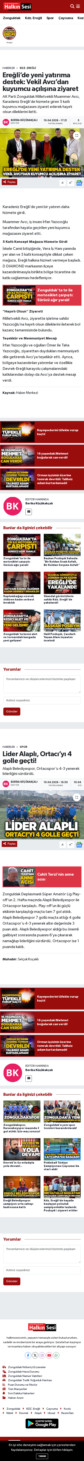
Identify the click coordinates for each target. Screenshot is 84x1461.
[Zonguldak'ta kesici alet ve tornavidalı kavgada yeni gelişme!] (21, 620)
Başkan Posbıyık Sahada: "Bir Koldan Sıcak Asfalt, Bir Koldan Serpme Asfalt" (62, 561)
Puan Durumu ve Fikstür (22, 1384)
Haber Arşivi (15, 1397)
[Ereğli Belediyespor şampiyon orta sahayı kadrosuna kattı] (21, 1187)
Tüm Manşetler (17, 1389)
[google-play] (42, 1424)
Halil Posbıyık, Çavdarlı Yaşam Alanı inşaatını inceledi (59, 637)
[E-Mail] (28, 512)
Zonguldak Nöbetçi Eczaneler (27, 1367)
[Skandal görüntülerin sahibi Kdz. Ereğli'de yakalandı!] (62, 582)
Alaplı (38, 1413)
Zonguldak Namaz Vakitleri (25, 1376)
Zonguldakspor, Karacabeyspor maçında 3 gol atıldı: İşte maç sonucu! (21, 1128)
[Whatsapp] (56, 1355)
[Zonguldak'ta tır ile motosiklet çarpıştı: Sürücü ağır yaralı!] (21, 545)
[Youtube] (49, 1355)
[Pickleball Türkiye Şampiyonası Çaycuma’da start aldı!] (62, 1149)
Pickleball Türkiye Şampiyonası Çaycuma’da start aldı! (61, 1166)
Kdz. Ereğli (33, 18)
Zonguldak (12, 18)
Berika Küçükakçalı (39, 503)
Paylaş (12, 182)
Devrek (23, 1413)
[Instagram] (42, 1355)
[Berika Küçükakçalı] (12, 506)
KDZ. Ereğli (28, 68)
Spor (50, 18)
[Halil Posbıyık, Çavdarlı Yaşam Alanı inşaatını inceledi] (62, 620)
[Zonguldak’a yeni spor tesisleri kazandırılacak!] (62, 1111)
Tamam (42, 1456)
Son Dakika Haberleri (21, 1393)
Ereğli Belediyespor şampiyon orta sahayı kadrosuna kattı (18, 1204)
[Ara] (72, 6)
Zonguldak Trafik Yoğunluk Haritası (30, 1380)
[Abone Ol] (79, 182)
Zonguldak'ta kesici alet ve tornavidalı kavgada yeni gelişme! (20, 637)
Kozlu (67, 1408)
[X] (35, 1355)
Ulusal (51, 1413)
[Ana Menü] (78, 6)
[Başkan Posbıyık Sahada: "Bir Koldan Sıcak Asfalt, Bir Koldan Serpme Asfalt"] (62, 545)
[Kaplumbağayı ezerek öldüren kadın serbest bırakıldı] (21, 582)
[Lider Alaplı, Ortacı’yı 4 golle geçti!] (42, 814)
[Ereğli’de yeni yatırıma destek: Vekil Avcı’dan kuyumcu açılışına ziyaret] (42, 152)
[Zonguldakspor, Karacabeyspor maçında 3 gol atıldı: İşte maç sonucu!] (21, 1111)
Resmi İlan (67, 1413)
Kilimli (9, 1413)
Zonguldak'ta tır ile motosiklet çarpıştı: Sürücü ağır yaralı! (17, 561)
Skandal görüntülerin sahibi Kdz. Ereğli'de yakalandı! (59, 599)
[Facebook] (28, 1355)
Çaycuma (65, 18)
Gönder (12, 711)
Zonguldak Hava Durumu (23, 1371)
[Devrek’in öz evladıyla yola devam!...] (21, 1149)
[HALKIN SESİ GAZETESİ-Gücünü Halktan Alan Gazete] (17, 6)
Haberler (9, 68)
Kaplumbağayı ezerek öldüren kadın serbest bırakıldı (18, 599)
